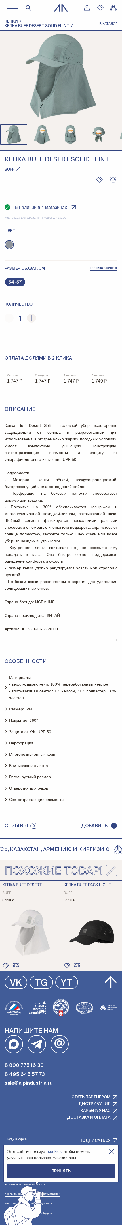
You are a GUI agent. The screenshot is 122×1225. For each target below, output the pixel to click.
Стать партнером (90, 1097)
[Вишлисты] (100, 8)
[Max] (14, 1044)
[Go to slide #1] (13, 134)
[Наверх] (110, 982)
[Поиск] (28, 8)
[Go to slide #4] (98, 134)
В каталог (108, 24)
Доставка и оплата (88, 1118)
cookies (55, 1151)
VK (16, 983)
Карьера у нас (95, 1111)
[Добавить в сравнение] (15, 965)
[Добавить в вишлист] (99, 179)
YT (67, 983)
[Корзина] (113, 8)
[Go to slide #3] (70, 134)
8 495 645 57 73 (25, 1074)
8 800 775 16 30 (24, 1065)
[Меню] (12, 8)
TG (41, 983)
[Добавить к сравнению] (112, 179)
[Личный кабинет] (86, 8)
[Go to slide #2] (42, 134)
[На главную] (61, 8)
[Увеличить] (31, 318)
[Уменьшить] (9, 318)
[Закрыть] (111, 1151)
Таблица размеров (103, 268)
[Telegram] (37, 1044)
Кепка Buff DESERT (22, 885)
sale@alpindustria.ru (28, 1083)
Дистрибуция (94, 1104)
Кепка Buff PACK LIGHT (87, 885)
